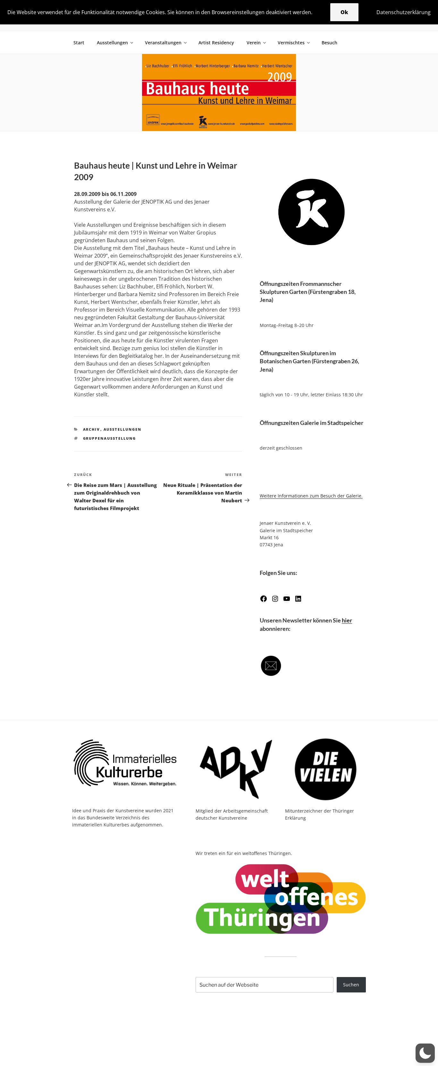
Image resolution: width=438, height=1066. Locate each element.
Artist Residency (216, 43)
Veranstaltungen (163, 43)
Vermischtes (291, 43)
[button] (425, 1053)
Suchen (351, 985)
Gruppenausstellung (109, 438)
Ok (344, 12)
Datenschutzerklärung (403, 12)
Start (78, 43)
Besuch (329, 43)
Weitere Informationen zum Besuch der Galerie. (311, 496)
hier (347, 620)
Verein (254, 43)
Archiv (91, 429)
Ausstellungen (112, 43)
